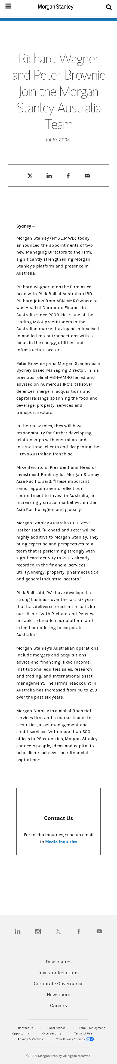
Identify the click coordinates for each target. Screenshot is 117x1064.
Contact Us (26, 1028)
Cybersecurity (52, 1033)
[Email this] (87, 175)
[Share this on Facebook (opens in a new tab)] (68, 175)
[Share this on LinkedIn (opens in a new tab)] (49, 175)
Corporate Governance (59, 984)
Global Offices (56, 1028)
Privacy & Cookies (31, 1039)
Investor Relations (58, 973)
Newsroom (58, 995)
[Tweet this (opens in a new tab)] (30, 175)
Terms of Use (83, 1033)
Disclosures (59, 962)
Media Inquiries (61, 841)
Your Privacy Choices (71, 1039)
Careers (58, 1005)
